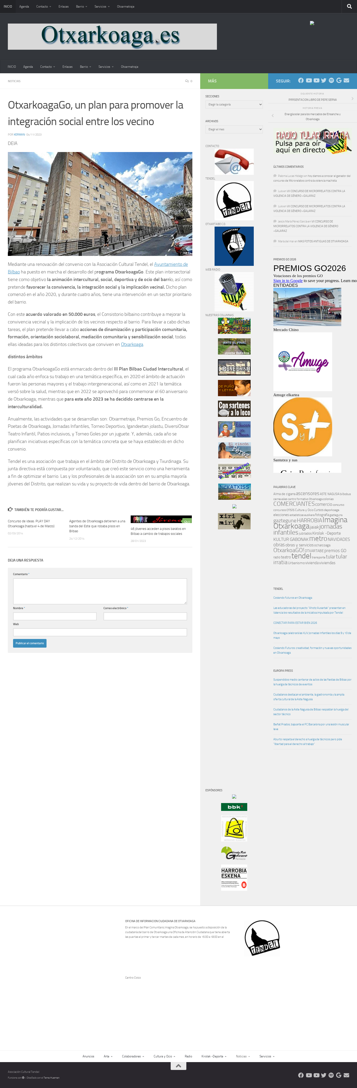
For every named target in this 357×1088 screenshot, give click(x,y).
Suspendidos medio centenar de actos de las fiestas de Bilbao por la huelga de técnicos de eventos (312, 682)
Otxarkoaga (132, 344)
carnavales (280, 499)
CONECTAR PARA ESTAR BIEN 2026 (295, 623)
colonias (328, 499)
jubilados (305, 533)
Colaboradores (131, 1056)
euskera (309, 515)
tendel (301, 555)
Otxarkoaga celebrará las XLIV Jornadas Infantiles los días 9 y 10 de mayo (312, 635)
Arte (106, 1056)
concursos (279, 510)
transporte (318, 557)
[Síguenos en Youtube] (308, 80)
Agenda (24, 6)
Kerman (19, 134)
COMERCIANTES (294, 503)
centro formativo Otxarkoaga (305, 499)
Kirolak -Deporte (326, 533)
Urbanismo (296, 563)
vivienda (312, 562)
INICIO (8, 6)
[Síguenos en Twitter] (323, 80)
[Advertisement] (221, 622)
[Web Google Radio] (339, 80)
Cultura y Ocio (304, 510)
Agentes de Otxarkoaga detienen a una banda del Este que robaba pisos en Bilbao (97, 526)
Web (16, 624)
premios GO (335, 550)
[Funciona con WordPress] (23, 1077)
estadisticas (297, 515)
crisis (290, 509)
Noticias (14, 81)
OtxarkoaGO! (288, 550)
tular (330, 557)
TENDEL (278, 589)
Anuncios (88, 1056)
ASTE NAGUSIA (329, 494)
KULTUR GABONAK (291, 539)
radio (276, 557)
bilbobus (345, 494)
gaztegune (284, 521)
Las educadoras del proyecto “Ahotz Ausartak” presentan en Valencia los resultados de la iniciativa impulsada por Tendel (309, 610)
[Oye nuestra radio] (331, 80)
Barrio (80, 6)
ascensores (307, 493)
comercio (323, 504)
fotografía (322, 515)
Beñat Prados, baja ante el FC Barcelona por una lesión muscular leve (311, 727)
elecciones (281, 515)
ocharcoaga (322, 545)
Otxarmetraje (125, 6)
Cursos (319, 510)
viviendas (327, 562)
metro (318, 538)
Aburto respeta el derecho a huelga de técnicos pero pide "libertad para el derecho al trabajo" (307, 742)
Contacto (42, 6)
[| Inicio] (112, 37)
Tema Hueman (51, 1077)
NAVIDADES (339, 539)
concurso (338, 505)
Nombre (19, 608)
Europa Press (283, 670)
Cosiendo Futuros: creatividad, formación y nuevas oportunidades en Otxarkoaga (312, 650)
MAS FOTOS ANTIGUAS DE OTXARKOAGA (323, 241)
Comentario (21, 574)
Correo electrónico (115, 608)
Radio (188, 1056)
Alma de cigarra (284, 494)
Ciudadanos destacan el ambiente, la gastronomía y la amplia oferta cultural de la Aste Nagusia (308, 697)
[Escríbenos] (346, 80)
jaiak (314, 527)
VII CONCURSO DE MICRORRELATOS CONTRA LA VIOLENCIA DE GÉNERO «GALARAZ (305, 226)
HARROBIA (309, 520)
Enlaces (64, 6)
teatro (286, 557)
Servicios (100, 6)
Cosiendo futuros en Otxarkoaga (292, 597)
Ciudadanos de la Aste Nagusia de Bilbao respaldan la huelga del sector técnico (310, 712)
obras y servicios (299, 545)
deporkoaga (331, 510)
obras (279, 545)
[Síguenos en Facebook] (301, 80)
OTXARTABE (314, 551)
